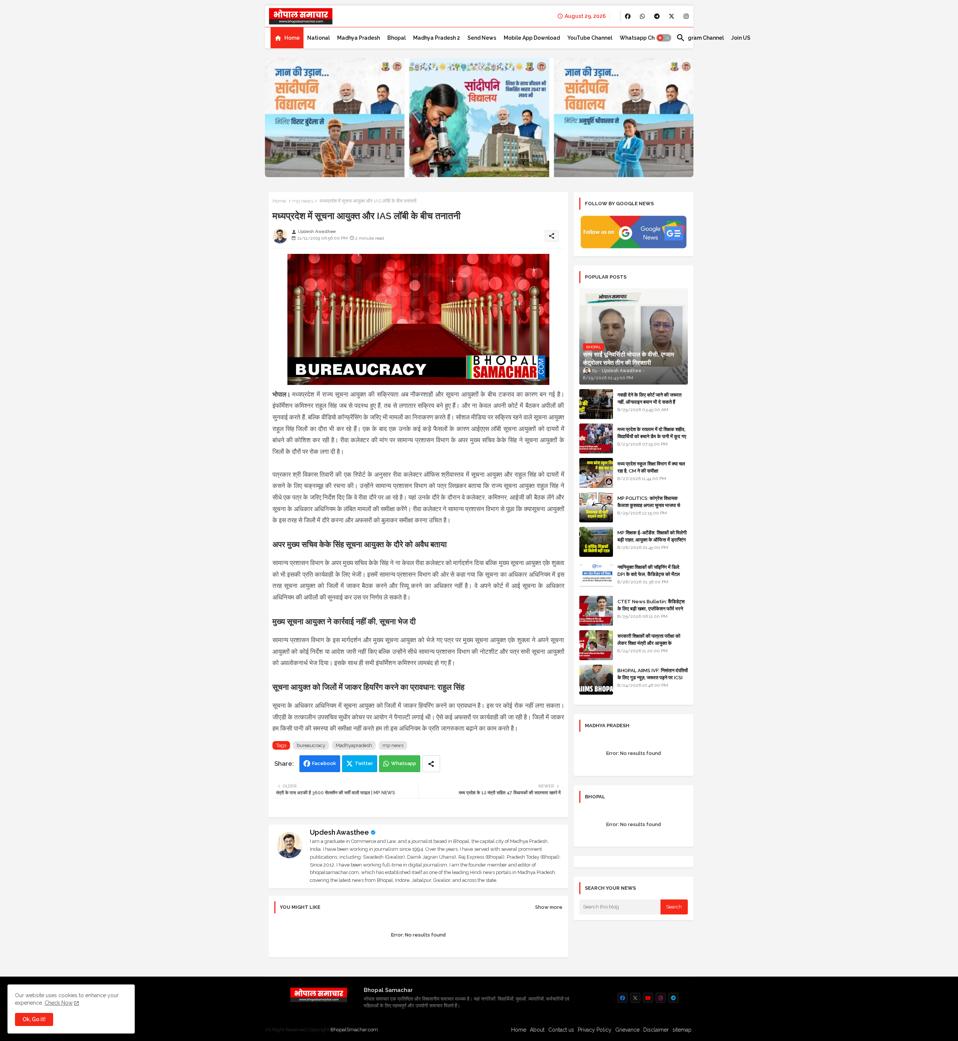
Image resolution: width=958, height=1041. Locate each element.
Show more (548, 907)
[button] (663, 38)
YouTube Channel (589, 38)
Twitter (364, 763)
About (537, 1030)
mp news (302, 201)
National (318, 38)
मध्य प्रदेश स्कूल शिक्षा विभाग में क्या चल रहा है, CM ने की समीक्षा (651, 467)
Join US (740, 38)
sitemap (682, 1030)
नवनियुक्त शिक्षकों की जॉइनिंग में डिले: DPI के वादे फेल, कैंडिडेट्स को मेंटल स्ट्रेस (648, 573)
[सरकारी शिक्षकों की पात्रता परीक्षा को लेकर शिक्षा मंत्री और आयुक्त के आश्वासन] (596, 645)
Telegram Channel (700, 38)
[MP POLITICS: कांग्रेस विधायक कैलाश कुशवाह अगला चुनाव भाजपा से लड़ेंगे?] (596, 507)
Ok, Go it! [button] (34, 1019)
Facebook (324, 763)
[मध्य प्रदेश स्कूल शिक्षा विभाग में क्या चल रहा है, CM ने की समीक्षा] (596, 473)
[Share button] (431, 763)
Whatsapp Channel (644, 38)
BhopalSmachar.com (354, 1029)
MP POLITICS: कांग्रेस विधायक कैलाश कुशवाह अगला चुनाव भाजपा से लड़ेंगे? (648, 505)
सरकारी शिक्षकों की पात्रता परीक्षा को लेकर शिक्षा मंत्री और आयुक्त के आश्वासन (648, 642)
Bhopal (396, 38)
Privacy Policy (594, 1030)
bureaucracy (311, 745)
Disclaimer (656, 1030)
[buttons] (627, 16)
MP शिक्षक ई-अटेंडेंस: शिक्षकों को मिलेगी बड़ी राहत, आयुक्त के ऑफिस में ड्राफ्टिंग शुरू (652, 539)
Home (292, 38)
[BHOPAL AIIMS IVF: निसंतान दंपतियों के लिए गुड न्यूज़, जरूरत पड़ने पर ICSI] (596, 680)
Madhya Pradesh (358, 38)
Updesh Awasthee (339, 832)
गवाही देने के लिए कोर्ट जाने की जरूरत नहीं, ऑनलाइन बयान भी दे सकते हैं (649, 398)
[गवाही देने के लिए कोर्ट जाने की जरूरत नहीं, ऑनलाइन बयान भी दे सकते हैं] (596, 404)
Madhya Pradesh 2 (436, 38)
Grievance (627, 1030)
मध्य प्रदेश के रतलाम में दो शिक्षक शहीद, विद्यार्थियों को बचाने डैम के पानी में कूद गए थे (651, 436)
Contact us (561, 1030)
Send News (481, 38)
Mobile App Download (532, 38)
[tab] (287, 37)
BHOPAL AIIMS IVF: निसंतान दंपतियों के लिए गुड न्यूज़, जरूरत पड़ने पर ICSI (652, 674)
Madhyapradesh (354, 745)
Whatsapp (403, 763)
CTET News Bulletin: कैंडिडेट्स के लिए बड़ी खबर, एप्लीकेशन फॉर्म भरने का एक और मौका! (651, 608)
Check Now (59, 1003)
